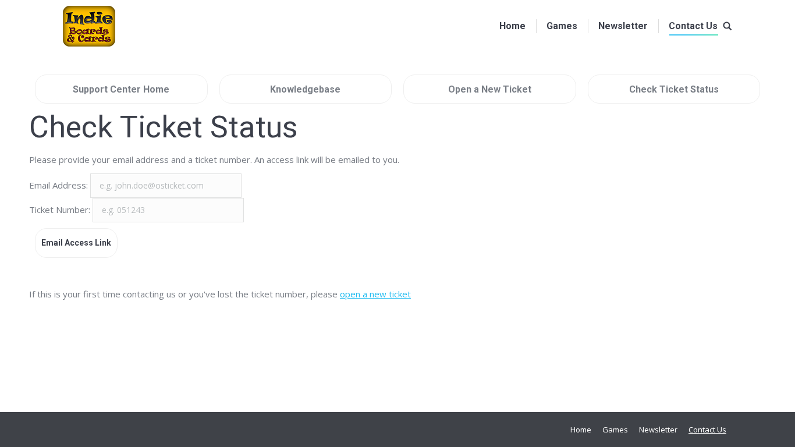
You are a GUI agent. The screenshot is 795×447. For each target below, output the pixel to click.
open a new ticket (375, 294)
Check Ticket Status (674, 89)
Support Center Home (121, 89)
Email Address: (59, 185)
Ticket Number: (61, 209)
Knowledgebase (305, 89)
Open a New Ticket (489, 89)
